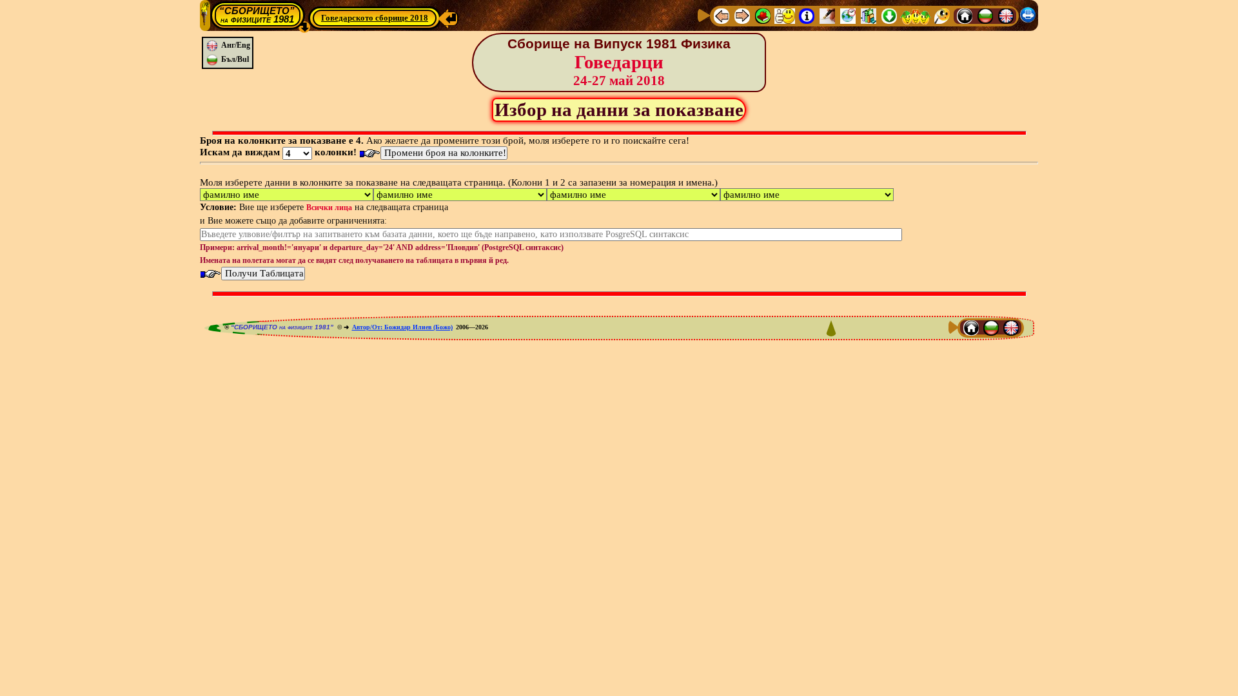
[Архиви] (868, 15)
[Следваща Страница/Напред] (742, 15)
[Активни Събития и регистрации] (848, 15)
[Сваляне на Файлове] (889, 15)
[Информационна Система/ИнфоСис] (806, 15)
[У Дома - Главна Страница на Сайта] (964, 15)
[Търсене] (942, 15)
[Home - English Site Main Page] (1006, 15)
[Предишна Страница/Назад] (721, 15)
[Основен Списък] (763, 15)
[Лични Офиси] (827, 15)
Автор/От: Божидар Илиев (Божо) (402, 327)
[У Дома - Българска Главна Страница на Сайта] (985, 15)
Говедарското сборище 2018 (374, 18)
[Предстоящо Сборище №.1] (784, 15)
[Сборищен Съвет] (915, 15)
